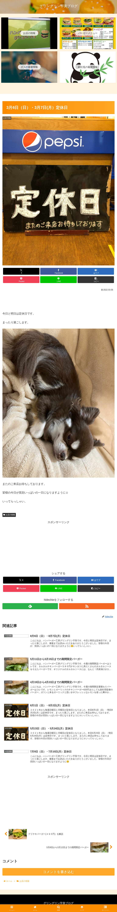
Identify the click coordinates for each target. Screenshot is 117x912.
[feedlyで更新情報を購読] (30, 606)
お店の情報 (10, 515)
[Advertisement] (58, 300)
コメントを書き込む (58, 872)
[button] (96, 279)
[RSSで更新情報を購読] (87, 606)
